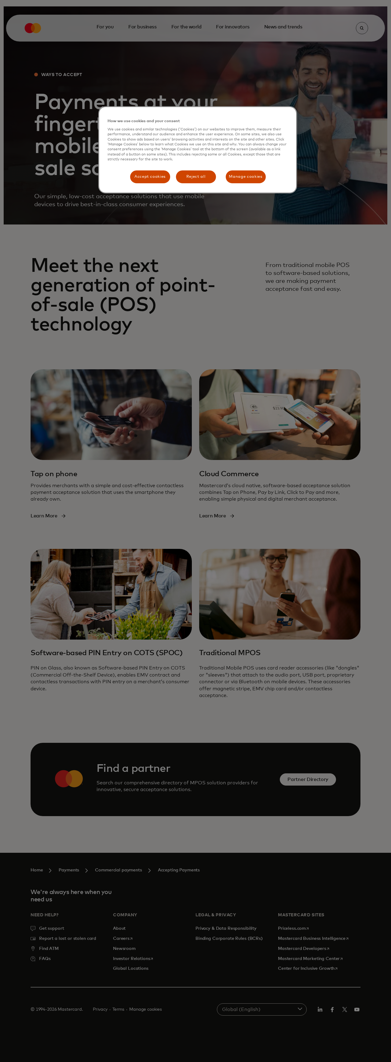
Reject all (196, 177)
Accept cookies (150, 177)
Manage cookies (245, 177)
